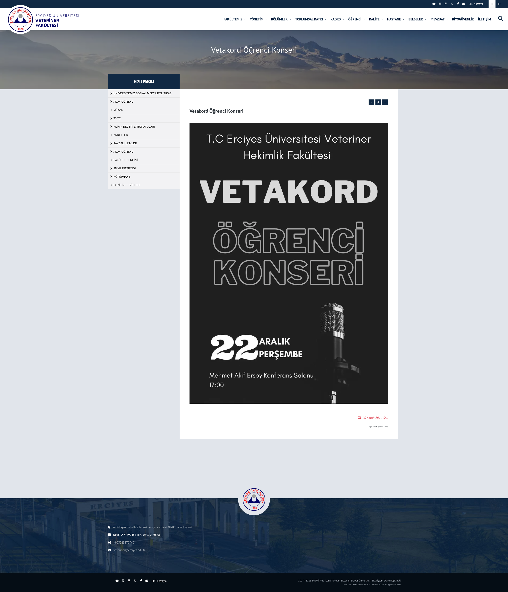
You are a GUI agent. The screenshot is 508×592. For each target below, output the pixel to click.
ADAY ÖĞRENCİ (124, 101)
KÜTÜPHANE (122, 176)
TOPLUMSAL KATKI (309, 19)
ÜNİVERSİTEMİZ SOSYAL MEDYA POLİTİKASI (143, 93)
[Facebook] (458, 4)
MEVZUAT (438, 19)
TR (492, 4)
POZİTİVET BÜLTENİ (127, 185)
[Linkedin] (440, 4)
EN (499, 4)
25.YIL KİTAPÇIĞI (125, 168)
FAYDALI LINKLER (125, 143)
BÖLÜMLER (279, 19)
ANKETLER (121, 135)
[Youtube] (434, 4)
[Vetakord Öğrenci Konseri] (43, 19)
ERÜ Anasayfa (476, 4)
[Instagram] (446, 4)
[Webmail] (464, 4)
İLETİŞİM (484, 19)
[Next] (428, 4)
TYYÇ (117, 118)
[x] (452, 4)
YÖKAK (118, 110)
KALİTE (374, 19)
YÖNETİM (257, 19)
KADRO (336, 19)
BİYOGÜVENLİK (463, 19)
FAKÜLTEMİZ (233, 19)
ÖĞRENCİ (355, 19)
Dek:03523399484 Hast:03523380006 (136, 535)
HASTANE (394, 19)
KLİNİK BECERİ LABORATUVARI (134, 126)
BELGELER (416, 19)
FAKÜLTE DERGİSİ (126, 160)
